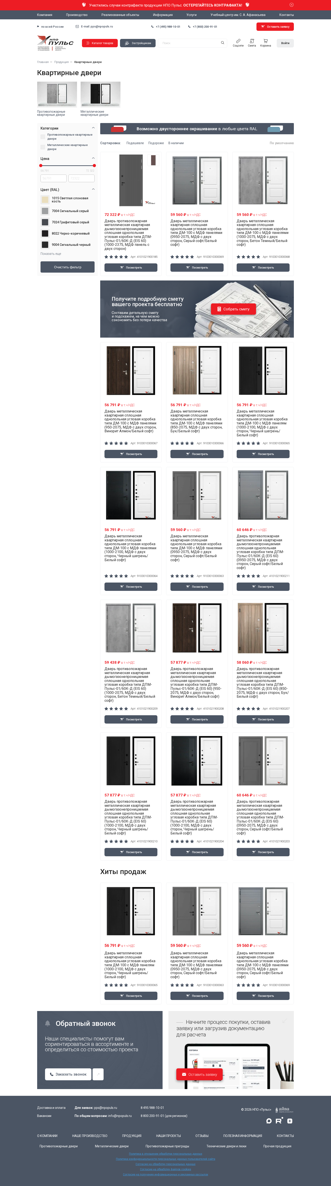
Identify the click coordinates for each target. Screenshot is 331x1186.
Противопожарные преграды (167, 1146)
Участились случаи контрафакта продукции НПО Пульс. (165, 5)
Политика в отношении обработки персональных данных (165, 1153)
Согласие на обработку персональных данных (165, 1164)
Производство (77, 15)
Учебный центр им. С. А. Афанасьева (238, 15)
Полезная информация (242, 1136)
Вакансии (44, 1116)
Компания (44, 15)
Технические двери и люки (226, 1146)
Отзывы (202, 1136)
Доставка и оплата (51, 1108)
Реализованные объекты (120, 15)
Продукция (131, 1136)
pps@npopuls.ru (105, 1108)
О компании (47, 1136)
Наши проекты (168, 1136)
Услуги (191, 15)
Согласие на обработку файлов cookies (165, 1169)
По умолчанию (282, 143)
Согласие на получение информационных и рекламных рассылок (165, 1174)
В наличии (176, 143)
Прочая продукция (277, 1146)
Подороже (156, 143)
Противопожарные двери (59, 1146)
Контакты (286, 15)
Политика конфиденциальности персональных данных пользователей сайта (165, 1159)
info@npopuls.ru (120, 1116)
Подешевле (135, 143)
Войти (285, 43)
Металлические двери (112, 1146)
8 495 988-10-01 (152, 1108)
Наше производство (89, 1136)
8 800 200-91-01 (152, 1116)
